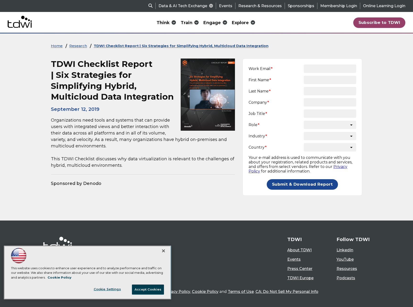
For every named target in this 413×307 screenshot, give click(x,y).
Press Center (299, 268)
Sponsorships (301, 6)
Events (225, 6)
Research (78, 45)
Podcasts (346, 278)
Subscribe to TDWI (379, 22)
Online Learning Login (384, 6)
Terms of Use (241, 291)
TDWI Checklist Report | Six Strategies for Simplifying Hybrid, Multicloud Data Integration (181, 45)
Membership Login (338, 6)
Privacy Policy (176, 291)
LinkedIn (345, 250)
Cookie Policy (205, 291)
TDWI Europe (300, 278)
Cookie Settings (107, 289)
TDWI (294, 239)
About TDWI (299, 250)
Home (57, 45)
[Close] (163, 251)
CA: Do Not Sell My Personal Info (286, 291)
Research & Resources (260, 6)
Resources (347, 268)
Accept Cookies (148, 289)
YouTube (345, 259)
